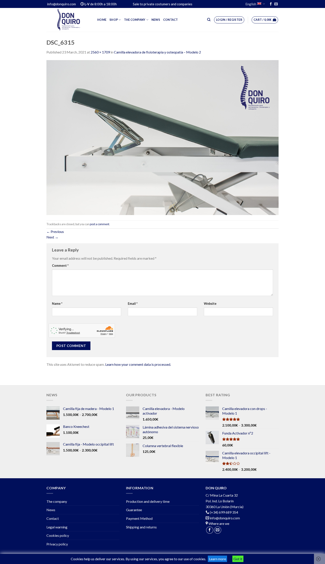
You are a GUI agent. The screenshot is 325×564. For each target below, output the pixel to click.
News (155, 19)
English (250, 4)
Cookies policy (57, 535)
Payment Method (139, 518)
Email (133, 303)
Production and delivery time (148, 501)
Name (57, 303)
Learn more (217, 559)
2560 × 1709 (100, 52)
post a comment (99, 224)
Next (52, 237)
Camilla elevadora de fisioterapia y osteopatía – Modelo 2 (157, 52)
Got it (237, 559)
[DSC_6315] (162, 137)
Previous (55, 231)
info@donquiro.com (224, 518)
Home (101, 19)
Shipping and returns (141, 527)
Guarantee (134, 510)
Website (210, 303)
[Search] (208, 19)
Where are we (218, 523)
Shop (113, 19)
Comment (60, 265)
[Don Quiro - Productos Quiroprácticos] (68, 20)
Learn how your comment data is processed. (138, 364)
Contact (170, 19)
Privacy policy (57, 544)
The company (134, 19)
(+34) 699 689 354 (224, 512)
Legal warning (56, 527)
